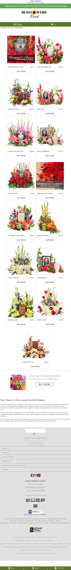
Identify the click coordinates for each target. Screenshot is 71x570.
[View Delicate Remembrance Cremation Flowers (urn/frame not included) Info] (50, 133)
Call (12, 568)
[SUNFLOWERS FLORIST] (35, 19)
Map (36, 568)
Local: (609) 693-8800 (35, 490)
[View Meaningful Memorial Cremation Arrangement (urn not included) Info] (50, 218)
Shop (19, 24)
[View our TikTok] (38, 476)
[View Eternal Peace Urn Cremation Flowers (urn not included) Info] (21, 260)
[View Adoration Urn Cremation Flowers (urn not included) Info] (21, 176)
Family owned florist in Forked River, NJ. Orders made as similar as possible (35, 6)
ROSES (58, 521)
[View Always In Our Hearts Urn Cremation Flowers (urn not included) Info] (21, 133)
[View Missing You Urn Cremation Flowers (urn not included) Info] (50, 302)
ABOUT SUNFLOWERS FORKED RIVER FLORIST (17, 523)
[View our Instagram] (35, 476)
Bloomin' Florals (42, 523)
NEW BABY (30, 521)
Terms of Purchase (36, 553)
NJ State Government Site (45, 540)
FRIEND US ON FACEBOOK (60, 523)
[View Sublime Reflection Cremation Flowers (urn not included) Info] (35, 344)
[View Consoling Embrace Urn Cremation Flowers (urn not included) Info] (50, 49)
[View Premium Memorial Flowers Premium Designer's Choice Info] (50, 176)
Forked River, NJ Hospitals (47, 537)
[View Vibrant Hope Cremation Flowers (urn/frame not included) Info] (50, 91)
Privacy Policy (22, 553)
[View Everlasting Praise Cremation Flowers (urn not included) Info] (21, 91)
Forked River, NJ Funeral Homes (25, 537)
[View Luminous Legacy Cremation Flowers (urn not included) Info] (21, 302)
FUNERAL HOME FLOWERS (44, 521)
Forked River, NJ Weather (25, 540)
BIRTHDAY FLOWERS (17, 521)
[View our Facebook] (32, 476)
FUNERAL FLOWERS (39, 519)
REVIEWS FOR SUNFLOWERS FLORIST (17, 519)
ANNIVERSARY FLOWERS (57, 519)
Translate (41, 3)
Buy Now (21, 71)
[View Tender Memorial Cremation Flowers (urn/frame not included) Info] (50, 260)
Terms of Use (49, 553)
